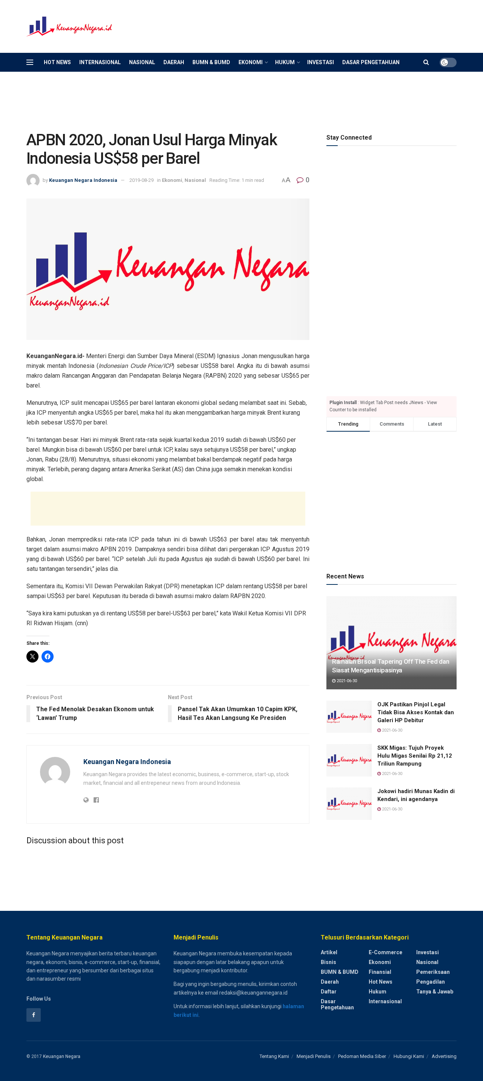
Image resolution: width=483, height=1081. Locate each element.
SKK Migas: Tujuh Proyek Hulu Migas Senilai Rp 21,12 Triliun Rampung (414, 755)
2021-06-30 (346, 680)
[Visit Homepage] (69, 26)
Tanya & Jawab (434, 992)
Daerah (173, 62)
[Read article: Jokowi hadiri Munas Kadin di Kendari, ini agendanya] (349, 803)
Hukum (285, 62)
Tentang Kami (274, 1056)
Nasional (142, 62)
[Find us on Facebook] (33, 1015)
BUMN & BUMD (211, 62)
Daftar (329, 992)
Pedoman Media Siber (362, 1056)
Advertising (444, 1056)
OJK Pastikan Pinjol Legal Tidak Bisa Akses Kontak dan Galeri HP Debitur (415, 712)
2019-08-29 (141, 180)
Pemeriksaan (433, 972)
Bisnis (328, 962)
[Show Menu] (29, 62)
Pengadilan (430, 982)
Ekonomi (250, 62)
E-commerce (385, 952)
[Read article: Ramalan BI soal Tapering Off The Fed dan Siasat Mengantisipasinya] (391, 642)
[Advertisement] (319, 25)
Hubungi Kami (409, 1056)
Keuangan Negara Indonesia (83, 180)
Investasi (320, 62)
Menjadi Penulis (314, 1056)
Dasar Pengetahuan (371, 62)
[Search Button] (426, 62)
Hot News (57, 62)
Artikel (329, 952)
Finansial (380, 972)
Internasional (100, 62)
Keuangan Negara (61, 1056)
